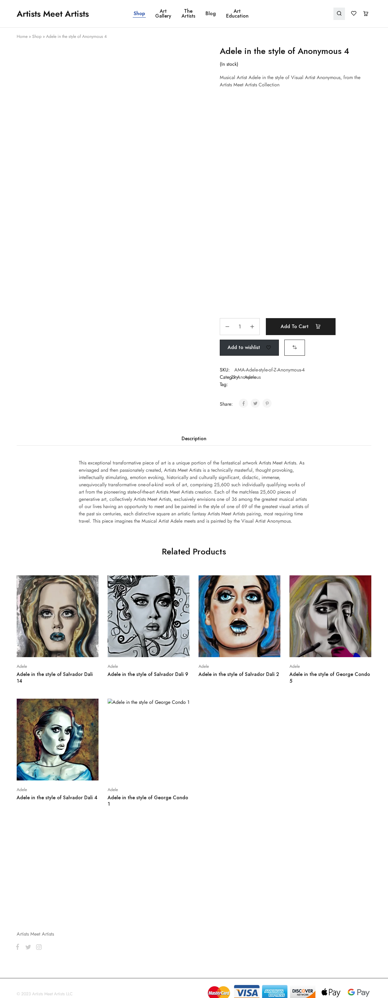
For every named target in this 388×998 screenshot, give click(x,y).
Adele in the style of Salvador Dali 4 (57, 797)
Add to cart (295, 326)
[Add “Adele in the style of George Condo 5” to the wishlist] (346, 648)
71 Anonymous (246, 377)
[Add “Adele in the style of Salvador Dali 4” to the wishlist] (73, 771)
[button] (295, 347)
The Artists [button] (188, 13)
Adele (22, 666)
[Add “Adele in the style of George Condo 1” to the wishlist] (164, 771)
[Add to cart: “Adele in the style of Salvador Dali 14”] (41, 648)
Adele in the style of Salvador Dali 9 (148, 674)
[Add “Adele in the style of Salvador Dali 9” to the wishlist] (164, 648)
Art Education (237, 13)
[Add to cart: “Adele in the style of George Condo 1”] (132, 771)
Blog (211, 13)
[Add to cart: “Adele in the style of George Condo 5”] (314, 648)
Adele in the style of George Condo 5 (329, 677)
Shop (139, 13)
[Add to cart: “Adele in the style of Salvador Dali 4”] (41, 771)
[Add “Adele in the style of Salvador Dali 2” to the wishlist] (255, 648)
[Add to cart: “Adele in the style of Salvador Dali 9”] (132, 648)
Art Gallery (163, 13)
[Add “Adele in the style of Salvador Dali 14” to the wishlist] (73, 648)
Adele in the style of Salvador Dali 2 (239, 674)
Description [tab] (194, 438)
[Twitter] (28, 948)
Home (22, 36)
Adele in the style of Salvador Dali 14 (55, 677)
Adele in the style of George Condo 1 (148, 800)
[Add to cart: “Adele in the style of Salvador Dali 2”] (223, 648)
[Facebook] (19, 948)
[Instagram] (37, 948)
